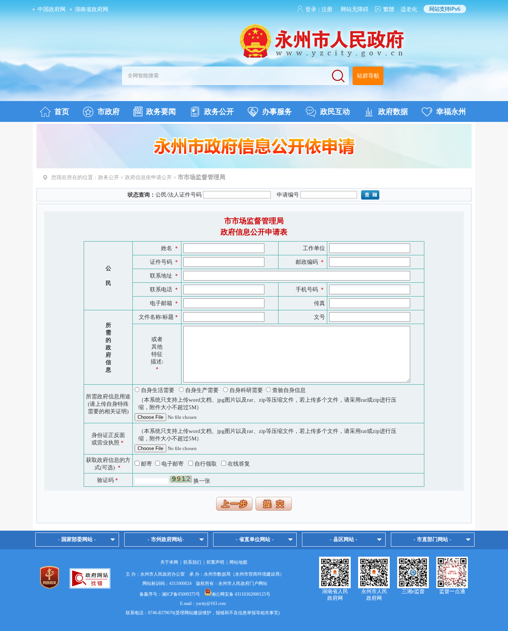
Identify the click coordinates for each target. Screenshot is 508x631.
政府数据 (393, 111)
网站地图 (238, 562)
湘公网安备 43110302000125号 (240, 594)
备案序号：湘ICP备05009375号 (169, 594)
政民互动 (335, 111)
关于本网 (169, 562)
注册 (326, 9)
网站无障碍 (355, 9)
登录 (310, 9)
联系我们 (192, 562)
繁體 (388, 9)
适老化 (409, 9)
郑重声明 (215, 562)
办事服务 (277, 111)
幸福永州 (451, 111)
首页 (61, 111)
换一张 (201, 481)
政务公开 (219, 111)
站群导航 (368, 76)
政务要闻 (161, 111)
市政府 (108, 111)
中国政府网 (51, 9)
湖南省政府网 (91, 9)
